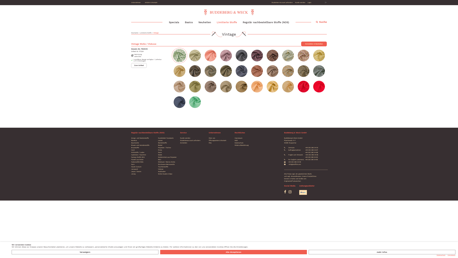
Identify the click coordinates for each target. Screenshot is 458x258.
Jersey (133, 174)
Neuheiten (204, 22)
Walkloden (162, 171)
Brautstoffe (135, 147)
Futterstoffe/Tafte (137, 162)
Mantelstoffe (162, 143)
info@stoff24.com (295, 164)
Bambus (134, 140)
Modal (160, 145)
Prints (160, 150)
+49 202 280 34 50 (311, 147)
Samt (160, 152)
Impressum (238, 138)
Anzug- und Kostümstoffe (140, 138)
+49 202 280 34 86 (311, 155)
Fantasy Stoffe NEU (138, 157)
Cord (133, 150)
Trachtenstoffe (163, 167)
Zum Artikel (139, 65)
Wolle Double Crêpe (165, 174)
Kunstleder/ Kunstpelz (166, 138)
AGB (236, 140)
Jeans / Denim (136, 171)
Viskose (160, 169)
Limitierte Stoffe (227, 22)
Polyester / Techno (164, 147)
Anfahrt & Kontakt (151, 2)
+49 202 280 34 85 (311, 159)
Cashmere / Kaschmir (138, 155)
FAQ (210, 143)
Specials (174, 22)
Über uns (212, 138)
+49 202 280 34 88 (311, 152)
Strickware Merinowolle (166, 164)
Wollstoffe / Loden (137, 152)
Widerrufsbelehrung (242, 145)
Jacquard (134, 169)
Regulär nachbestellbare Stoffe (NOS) (266, 22)
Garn (133, 164)
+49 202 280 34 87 (311, 150)
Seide (160, 155)
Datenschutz (239, 143)
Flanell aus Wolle (137, 159)
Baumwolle (135, 143)
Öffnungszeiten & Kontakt (217, 140)
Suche (323, 21)
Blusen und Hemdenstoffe (140, 145)
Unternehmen (136, 2)
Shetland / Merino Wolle (166, 162)
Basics (189, 22)
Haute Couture (136, 167)
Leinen (160, 140)
